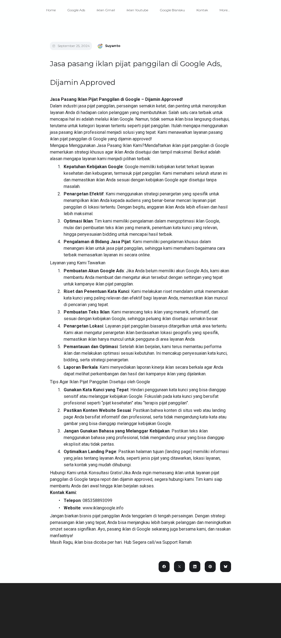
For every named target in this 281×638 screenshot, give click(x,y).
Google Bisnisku (172, 10)
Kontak (202, 10)
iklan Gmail (106, 10)
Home (51, 10)
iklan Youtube (137, 10)
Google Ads (76, 10)
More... (225, 10)
